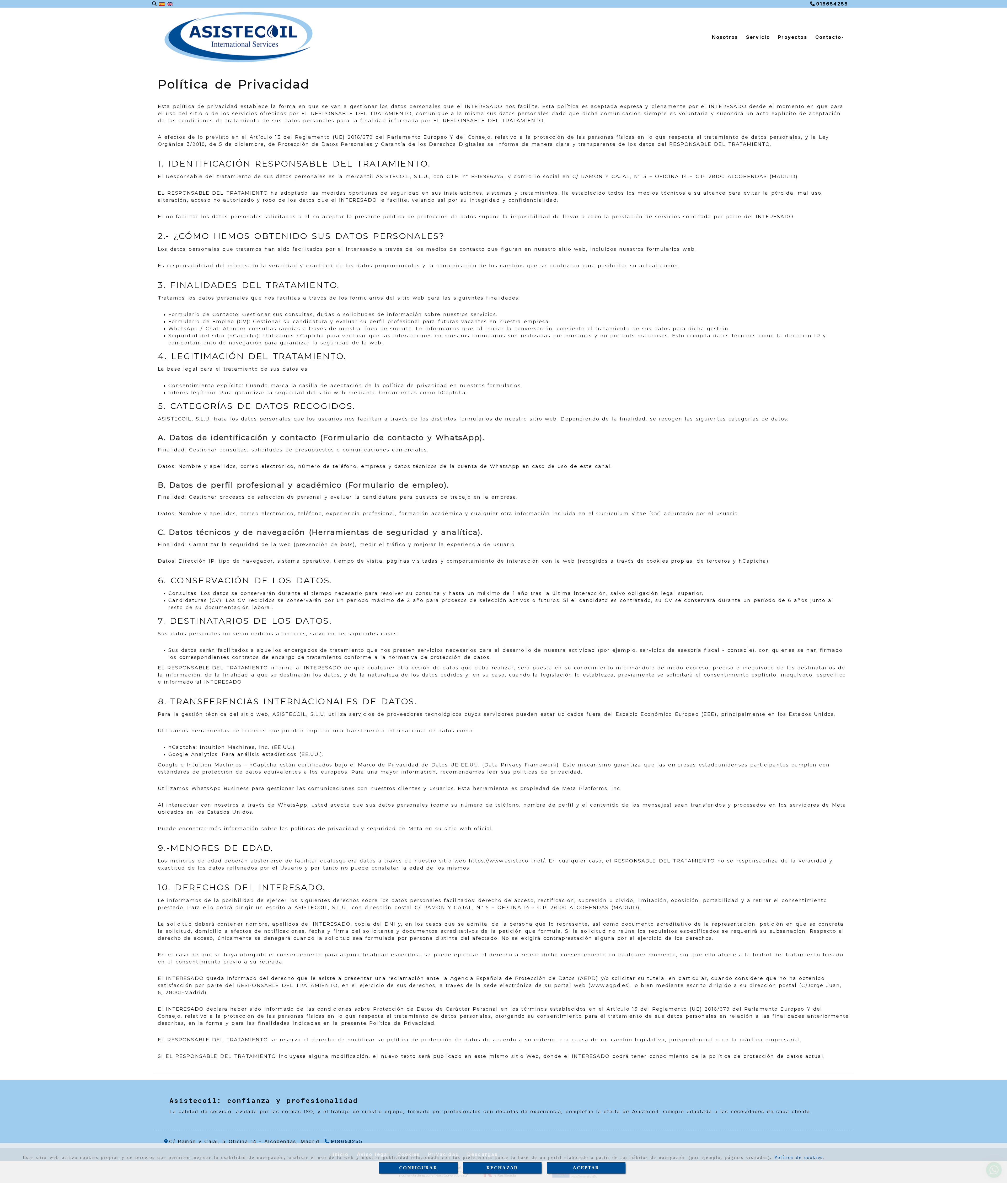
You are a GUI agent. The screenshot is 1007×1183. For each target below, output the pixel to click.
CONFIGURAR (418, 1167)
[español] (162, 4)
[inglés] (170, 4)
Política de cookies (798, 1157)
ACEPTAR (586, 1167)
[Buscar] (154, 4)
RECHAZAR (502, 1167)
